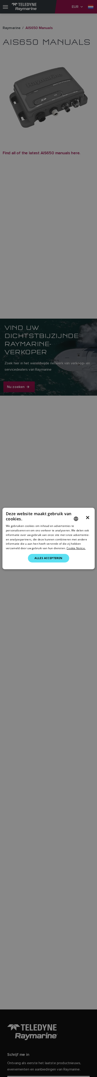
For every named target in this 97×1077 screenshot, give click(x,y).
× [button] (88, 517)
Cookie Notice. (76, 548)
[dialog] (48, 538)
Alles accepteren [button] (48, 558)
